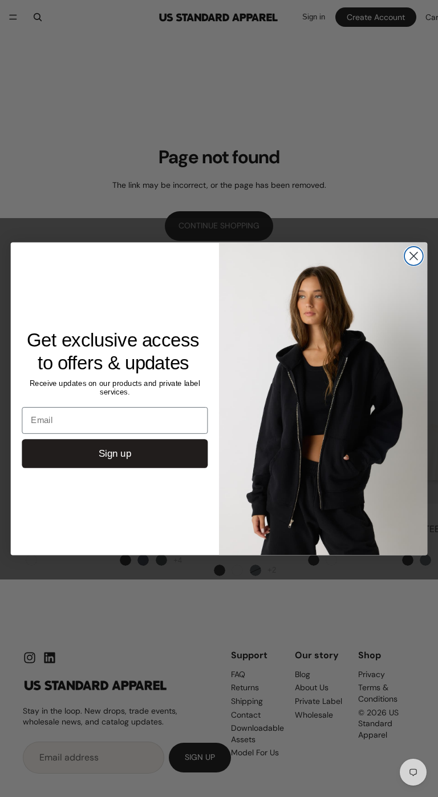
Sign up (115, 453)
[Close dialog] (413, 256)
